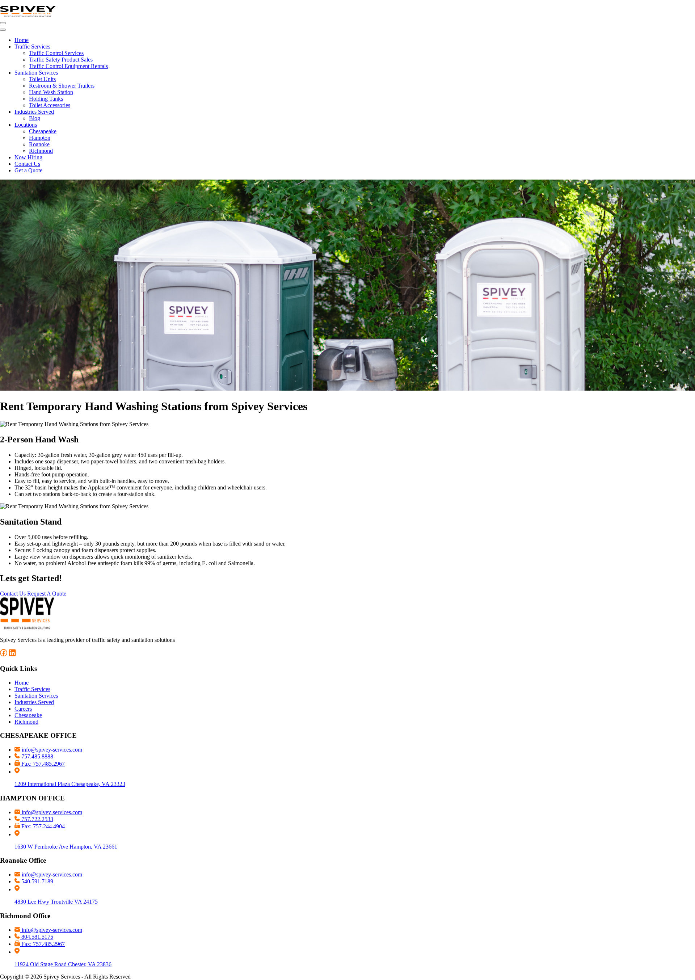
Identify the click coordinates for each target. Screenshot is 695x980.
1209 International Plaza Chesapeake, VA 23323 (69, 784)
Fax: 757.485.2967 (42, 764)
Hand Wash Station (51, 92)
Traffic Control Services (56, 53)
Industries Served (34, 112)
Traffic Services (32, 46)
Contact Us (27, 164)
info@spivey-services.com (51, 749)
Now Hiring (28, 157)
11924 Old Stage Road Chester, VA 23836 (62, 964)
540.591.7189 (36, 881)
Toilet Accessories (49, 105)
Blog (34, 118)
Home (21, 40)
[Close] (3, 30)
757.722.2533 (36, 819)
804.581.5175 (36, 937)
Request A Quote (46, 593)
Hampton (39, 138)
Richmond (41, 151)
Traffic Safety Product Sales (61, 59)
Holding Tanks (46, 99)
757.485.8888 (36, 756)
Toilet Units (42, 79)
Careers (23, 709)
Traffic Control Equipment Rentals (68, 66)
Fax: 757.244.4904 (42, 826)
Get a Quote (28, 170)
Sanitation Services (36, 73)
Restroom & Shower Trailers (61, 86)
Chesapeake (42, 131)
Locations (25, 125)
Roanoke (39, 144)
